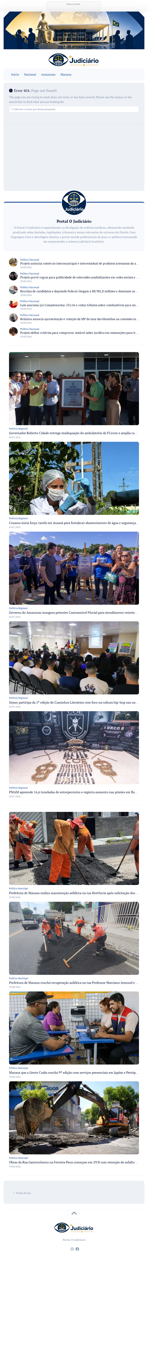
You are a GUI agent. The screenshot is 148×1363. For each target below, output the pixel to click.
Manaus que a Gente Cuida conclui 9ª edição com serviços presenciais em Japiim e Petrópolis (75, 1072)
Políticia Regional (18, 428)
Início (15, 75)
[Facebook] (77, 1249)
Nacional (30, 75)
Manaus (65, 75)
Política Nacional (29, 259)
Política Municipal (18, 888)
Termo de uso (23, 1193)
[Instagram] (72, 1249)
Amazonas (48, 75)
